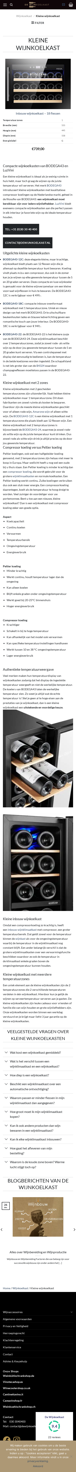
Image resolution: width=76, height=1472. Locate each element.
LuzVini (59, 203)
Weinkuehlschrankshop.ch (19, 1406)
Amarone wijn (41, 411)
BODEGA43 (54, 185)
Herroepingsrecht (14, 1333)
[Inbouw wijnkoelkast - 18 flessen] (38, 83)
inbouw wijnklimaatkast (22, 929)
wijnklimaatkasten (23, 476)
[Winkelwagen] (71, 4)
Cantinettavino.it (13, 1394)
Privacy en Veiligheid (15, 1326)
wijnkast (20, 938)
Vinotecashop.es (13, 1381)
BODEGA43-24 (31, 429)
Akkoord (38, 1466)
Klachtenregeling (13, 1340)
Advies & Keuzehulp (15, 1361)
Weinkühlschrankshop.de (18, 1375)
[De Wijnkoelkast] (37, 4)
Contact (8, 1354)
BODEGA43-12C (23, 416)
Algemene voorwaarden (17, 1319)
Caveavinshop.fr (12, 1400)
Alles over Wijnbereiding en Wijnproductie (38, 1252)
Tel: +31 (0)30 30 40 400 (21, 229)
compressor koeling (20, 471)
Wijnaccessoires (13, 1312)
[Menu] (5, 4)
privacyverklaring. (38, 1461)
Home (6, 1288)
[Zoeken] (11, 4)
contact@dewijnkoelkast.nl (27, 242)
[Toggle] (6, 1052)
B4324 (40, 365)
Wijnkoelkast (24, 16)
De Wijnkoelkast (54, 1417)
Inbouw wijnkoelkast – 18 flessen (38, 113)
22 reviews (54, 1437)
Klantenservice (12, 1347)
